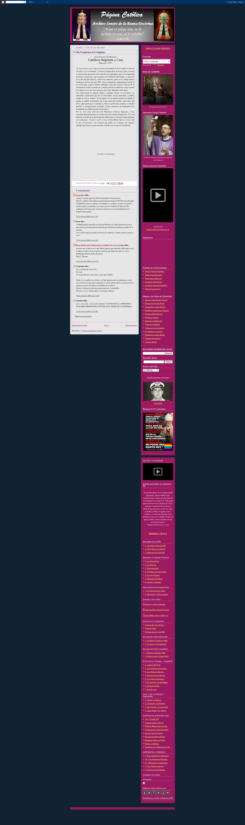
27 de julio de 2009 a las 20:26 (87, 240)
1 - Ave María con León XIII (155, 545)
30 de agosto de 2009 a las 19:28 (87, 295)
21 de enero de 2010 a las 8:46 (87, 311)
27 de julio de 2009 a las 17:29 (87, 216)
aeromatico (80, 195)
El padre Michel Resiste (154, 314)
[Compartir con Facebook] (119, 183)
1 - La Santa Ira (150, 565)
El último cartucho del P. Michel (157, 310)
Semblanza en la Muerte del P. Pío (157, 747)
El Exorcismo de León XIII (154, 632)
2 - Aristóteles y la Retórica (155, 703)
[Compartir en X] (116, 183)
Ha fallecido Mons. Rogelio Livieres (156, 610)
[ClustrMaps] (144, 783)
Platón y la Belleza (152, 744)
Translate (160, 65)
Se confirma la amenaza (153, 331)
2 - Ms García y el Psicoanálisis (156, 594)
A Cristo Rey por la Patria (154, 625)
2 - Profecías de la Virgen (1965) (156, 656)
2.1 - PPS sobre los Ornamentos (156, 763)
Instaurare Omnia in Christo (155, 740)
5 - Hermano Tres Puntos (154, 579)
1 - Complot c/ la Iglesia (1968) (156, 640)
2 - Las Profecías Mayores (154, 672)
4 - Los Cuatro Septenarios (154, 679)
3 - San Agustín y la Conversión (156, 707)
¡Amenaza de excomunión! (154, 328)
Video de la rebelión (152, 324)
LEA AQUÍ (158, 403)
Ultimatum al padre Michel (155, 307)
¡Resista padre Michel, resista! (156, 300)
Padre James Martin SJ (153, 278)
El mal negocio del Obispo (154, 303)
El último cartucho (152, 317)
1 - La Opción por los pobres (155, 591)
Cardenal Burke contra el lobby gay (155, 615)
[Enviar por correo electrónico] (111, 183)
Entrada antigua (131, 325)
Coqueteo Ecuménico (152, 338)
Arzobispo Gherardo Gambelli (156, 285)
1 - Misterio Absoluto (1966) (155, 653)
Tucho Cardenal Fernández (154, 271)
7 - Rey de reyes (151, 689)
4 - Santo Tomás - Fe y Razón (155, 710)
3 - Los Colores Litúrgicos (154, 766)
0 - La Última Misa (152, 561)
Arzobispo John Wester (153, 282)
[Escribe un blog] (114, 183)
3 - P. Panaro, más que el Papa (156, 571)
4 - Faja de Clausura (152, 575)
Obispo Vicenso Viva (152, 289)
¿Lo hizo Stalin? (151, 342)
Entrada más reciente (79, 325)
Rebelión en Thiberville (153, 321)
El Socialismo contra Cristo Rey (156, 729)
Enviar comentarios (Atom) (92, 330)
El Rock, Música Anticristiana (156, 726)
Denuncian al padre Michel (155, 335)
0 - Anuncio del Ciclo (152, 665)
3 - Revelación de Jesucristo (155, 675)
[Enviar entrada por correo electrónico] (107, 183)
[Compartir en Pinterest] (122, 183)
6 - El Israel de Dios (152, 686)
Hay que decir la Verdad (153, 733)
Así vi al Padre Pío (152, 719)
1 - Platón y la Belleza (153, 700)
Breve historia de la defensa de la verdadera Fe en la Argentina (100, 245)
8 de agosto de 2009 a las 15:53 (87, 261)
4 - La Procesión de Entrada (155, 770)
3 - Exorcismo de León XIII (155, 552)
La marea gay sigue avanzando (154, 604)
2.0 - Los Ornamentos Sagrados (156, 759)
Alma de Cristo (150, 628)
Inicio (106, 325)
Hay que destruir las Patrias (155, 736)
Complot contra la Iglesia (154, 723)
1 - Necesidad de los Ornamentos (157, 756)
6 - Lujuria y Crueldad (153, 582)
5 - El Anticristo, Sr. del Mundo (156, 682)
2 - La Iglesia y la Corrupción (155, 644)
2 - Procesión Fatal (152, 568)
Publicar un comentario (83, 316)
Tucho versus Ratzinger (153, 275)
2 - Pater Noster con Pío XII (155, 549)
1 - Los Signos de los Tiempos (156, 668)
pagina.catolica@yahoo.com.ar (158, 229)
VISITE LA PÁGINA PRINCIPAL (158, 48)
